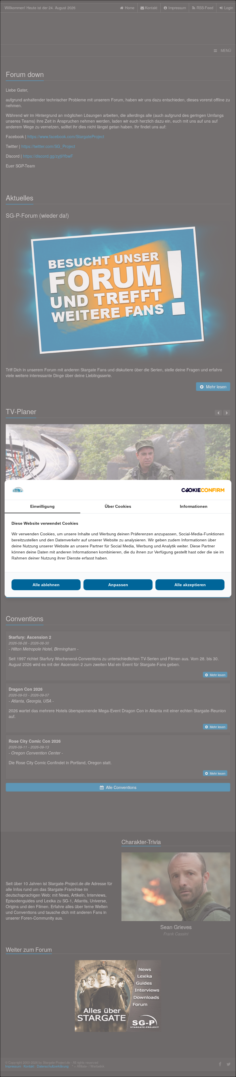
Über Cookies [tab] (118, 506)
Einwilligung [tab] (42, 506)
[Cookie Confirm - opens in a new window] (202, 490)
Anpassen (118, 584)
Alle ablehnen (46, 584)
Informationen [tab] (194, 506)
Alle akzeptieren (190, 584)
